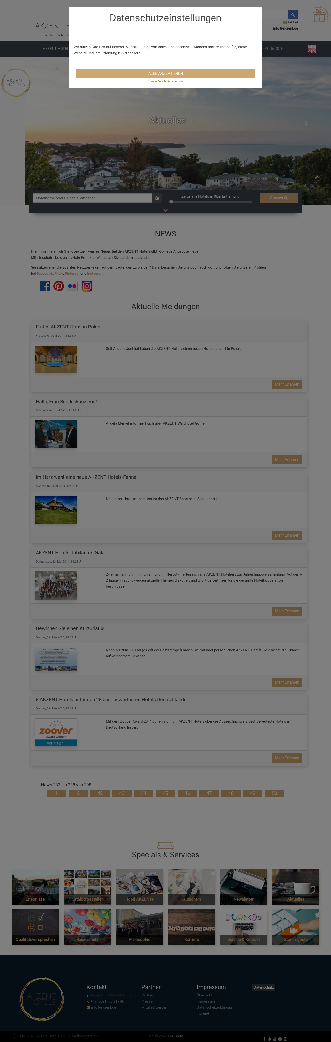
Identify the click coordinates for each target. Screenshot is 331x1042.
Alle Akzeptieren (165, 73)
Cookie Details (157, 81)
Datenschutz (175, 81)
